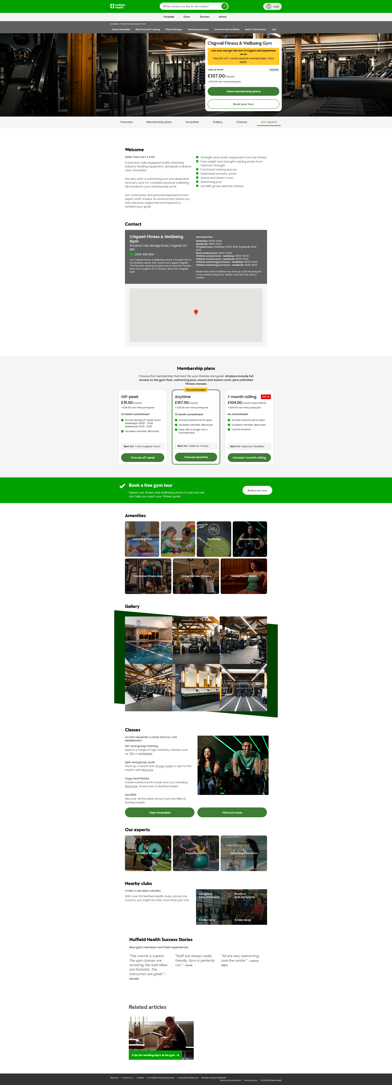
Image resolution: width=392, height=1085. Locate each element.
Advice (222, 16)
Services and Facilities (226, 29)
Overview (126, 122)
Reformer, (131, 786)
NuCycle (147, 770)
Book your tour (243, 104)
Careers (140, 1077)
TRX (131, 754)
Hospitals (169, 16)
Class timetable (121, 29)
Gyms (186, 16)
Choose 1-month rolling (249, 457)
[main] (196, 553)
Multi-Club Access (255, 29)
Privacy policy (251, 1080)
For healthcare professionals (160, 1077)
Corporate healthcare (188, 1077)
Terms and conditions (230, 1080)
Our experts (269, 122)
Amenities (192, 122)
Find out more (232, 813)
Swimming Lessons (198, 29)
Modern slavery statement (214, 1077)
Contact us (127, 1077)
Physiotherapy (174, 29)
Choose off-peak (143, 457)
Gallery (217, 122)
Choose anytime (196, 457)
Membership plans (159, 122)
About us (114, 1077)
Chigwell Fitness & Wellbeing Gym (127, 24)
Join (273, 29)
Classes (241, 122)
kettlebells (145, 754)
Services (204, 16)
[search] (194, 6)
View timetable (159, 813)
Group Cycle (163, 766)
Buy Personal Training (148, 29)
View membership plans (243, 91)
